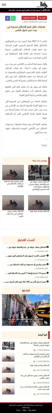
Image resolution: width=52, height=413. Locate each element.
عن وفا (19, 410)
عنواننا (25, 410)
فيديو (26, 290)
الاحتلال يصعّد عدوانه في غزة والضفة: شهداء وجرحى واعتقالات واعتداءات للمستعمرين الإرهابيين (39, 185)
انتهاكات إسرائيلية (29, 18)
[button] (5, 306)
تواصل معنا (32, 410)
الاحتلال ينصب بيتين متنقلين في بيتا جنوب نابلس (14, 213)
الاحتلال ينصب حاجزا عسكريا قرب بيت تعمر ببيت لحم (34, 388)
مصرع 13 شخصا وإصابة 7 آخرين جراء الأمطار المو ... (26, 273)
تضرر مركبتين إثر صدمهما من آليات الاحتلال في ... (26, 264)
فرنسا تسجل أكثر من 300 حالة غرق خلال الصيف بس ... (24, 282)
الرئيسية (42, 18)
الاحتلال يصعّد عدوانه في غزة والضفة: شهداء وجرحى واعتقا (34, 344)
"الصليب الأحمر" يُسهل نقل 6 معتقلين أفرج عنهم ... (26, 256)
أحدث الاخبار (26, 240)
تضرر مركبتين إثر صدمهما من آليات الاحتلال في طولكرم (13, 183)
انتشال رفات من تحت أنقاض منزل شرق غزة (25, 319)
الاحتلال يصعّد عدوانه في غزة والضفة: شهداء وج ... (26, 247)
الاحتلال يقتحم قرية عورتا (39, 211)
